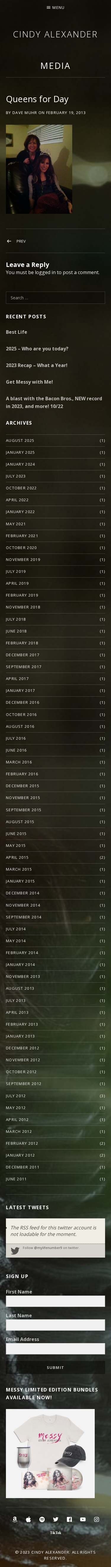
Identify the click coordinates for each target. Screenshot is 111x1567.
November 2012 (23, 1059)
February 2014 (22, 952)
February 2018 (22, 643)
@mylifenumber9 (48, 1247)
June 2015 (16, 833)
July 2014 (16, 929)
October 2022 (21, 488)
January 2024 (20, 464)
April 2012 (17, 1119)
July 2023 (16, 476)
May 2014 (16, 940)
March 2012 (19, 1131)
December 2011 (22, 1167)
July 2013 (16, 1000)
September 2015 (23, 809)
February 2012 (22, 1143)
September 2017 (23, 666)
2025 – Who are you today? (37, 348)
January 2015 (20, 881)
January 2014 (20, 964)
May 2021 (16, 523)
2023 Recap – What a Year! (36, 365)
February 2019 (22, 595)
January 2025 (20, 452)
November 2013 (23, 976)
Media (55, 65)
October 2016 (21, 714)
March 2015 (19, 869)
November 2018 (23, 607)
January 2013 (20, 1036)
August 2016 (20, 726)
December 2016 (22, 702)
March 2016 (19, 762)
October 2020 (21, 547)
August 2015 (20, 821)
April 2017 (17, 678)
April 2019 (17, 583)
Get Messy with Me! (29, 382)
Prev (21, 241)
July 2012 (16, 1095)
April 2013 (17, 1012)
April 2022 (17, 499)
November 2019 (23, 559)
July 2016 (16, 738)
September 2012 (23, 1083)
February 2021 (22, 535)
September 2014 (23, 917)
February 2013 (22, 1024)
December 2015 (22, 785)
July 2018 (16, 619)
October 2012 (21, 1071)
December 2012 (22, 1048)
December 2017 (22, 654)
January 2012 (20, 1155)
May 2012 (16, 1107)
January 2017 (20, 690)
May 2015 (16, 845)
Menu (58, 7)
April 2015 (17, 857)
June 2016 (16, 750)
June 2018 (16, 631)
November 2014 (23, 905)
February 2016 (22, 774)
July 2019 (16, 571)
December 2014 (22, 893)
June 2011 (16, 1179)
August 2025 (20, 440)
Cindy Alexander (55, 34)
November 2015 (23, 797)
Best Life (16, 332)
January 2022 (20, 511)
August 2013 (20, 988)
